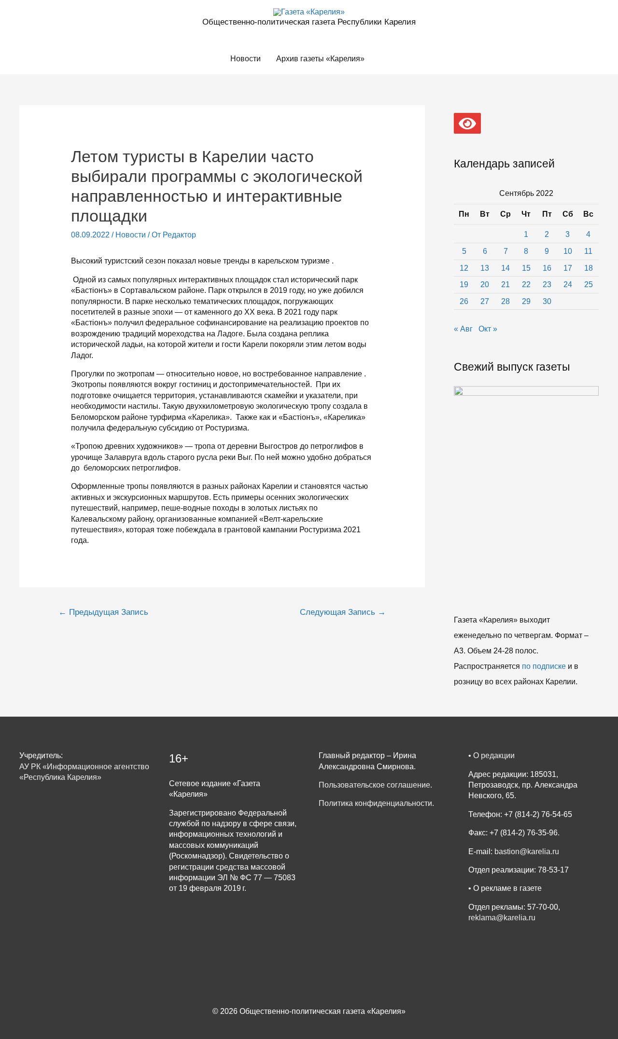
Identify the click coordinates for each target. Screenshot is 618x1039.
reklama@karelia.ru (501, 918)
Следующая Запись (343, 612)
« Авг (463, 329)
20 (484, 284)
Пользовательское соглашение (374, 785)
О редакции (494, 755)
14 (505, 268)
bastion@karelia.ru (526, 851)
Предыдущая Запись (103, 612)
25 (588, 284)
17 (567, 268)
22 (526, 284)
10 (567, 251)
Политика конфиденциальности (375, 803)
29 (526, 301)
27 (484, 301)
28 (505, 301)
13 (484, 268)
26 (464, 301)
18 (588, 268)
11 (588, 251)
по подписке (544, 666)
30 (547, 301)
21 (505, 284)
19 (464, 284)
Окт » (487, 329)
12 (464, 268)
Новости (245, 59)
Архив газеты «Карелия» (320, 59)
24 (567, 284)
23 (547, 284)
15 (526, 268)
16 (547, 268)
